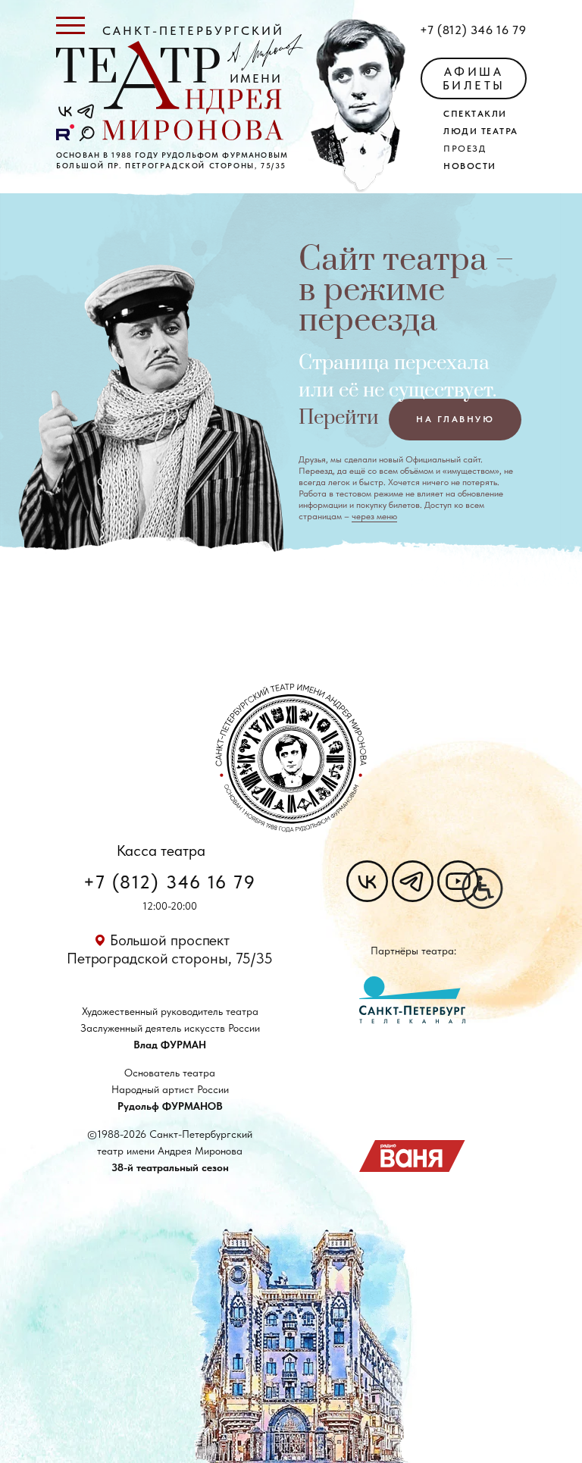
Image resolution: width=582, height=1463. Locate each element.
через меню (374, 516)
